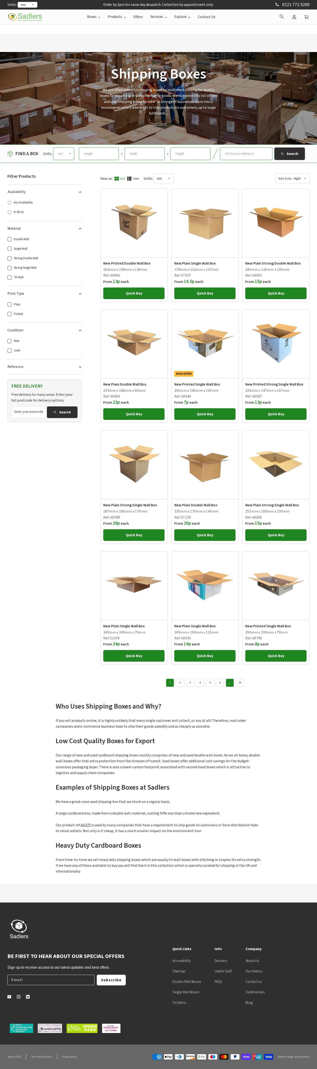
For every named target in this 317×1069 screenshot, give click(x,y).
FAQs (218, 981)
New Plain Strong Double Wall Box (273, 263)
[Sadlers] (24, 16)
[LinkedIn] (28, 997)
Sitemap (178, 971)
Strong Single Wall (25, 268)
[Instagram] (18, 997)
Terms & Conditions (41, 1057)
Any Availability (23, 202)
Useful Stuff (223, 971)
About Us (252, 960)
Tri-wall (18, 277)
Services (156, 16)
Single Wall (20, 249)
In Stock (19, 212)
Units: (12, 4)
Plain (17, 304)
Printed (18, 314)
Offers (138, 17)
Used (17, 350)
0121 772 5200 (295, 5)
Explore (180, 16)
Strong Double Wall (26, 258)
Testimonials (255, 992)
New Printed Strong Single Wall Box (274, 384)
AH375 (86, 825)
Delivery (221, 960)
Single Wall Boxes (185, 992)
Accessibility (181, 960)
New (16, 341)
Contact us (254, 981)
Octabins (179, 1002)
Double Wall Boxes (186, 981)
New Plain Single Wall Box (195, 263)
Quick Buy (134, 293)
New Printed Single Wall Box (197, 384)
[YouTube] (9, 997)
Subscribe (111, 980)
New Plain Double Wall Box (124, 384)
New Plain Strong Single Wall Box (130, 505)
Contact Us (206, 17)
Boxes (92, 16)
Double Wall (21, 239)
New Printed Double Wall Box (127, 263)
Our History (254, 971)
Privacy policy (69, 1057)
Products (115, 16)
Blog (249, 1002)
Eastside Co (304, 1057)
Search (65, 412)
